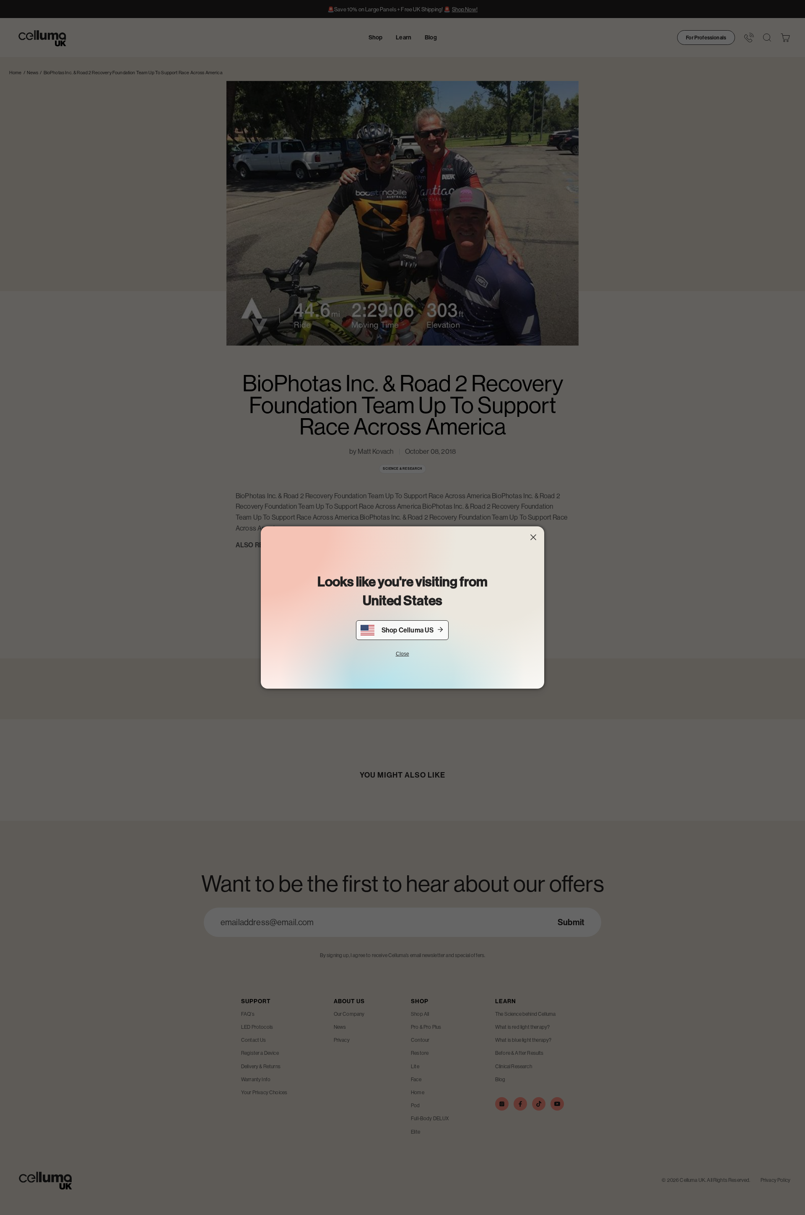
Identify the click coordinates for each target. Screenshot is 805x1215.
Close (402, 654)
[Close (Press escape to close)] (533, 537)
